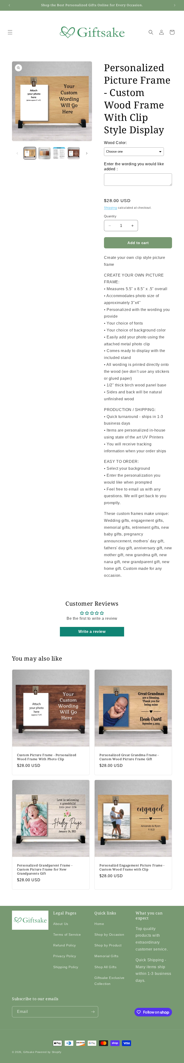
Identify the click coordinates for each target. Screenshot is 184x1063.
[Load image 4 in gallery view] (74, 153)
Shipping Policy (65, 967)
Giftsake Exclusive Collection (109, 981)
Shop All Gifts (105, 967)
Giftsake (28, 1052)
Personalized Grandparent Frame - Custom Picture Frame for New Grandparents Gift (44, 869)
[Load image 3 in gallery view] (59, 153)
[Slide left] (17, 153)
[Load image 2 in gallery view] (44, 153)
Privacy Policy (64, 956)
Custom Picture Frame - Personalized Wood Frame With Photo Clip (46, 757)
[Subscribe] (92, 1011)
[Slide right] (86, 153)
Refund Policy (64, 945)
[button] (10, 32)
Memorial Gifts (106, 956)
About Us (60, 924)
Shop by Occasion (109, 934)
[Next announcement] (174, 5)
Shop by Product (108, 945)
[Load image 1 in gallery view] (30, 153)
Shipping (110, 207)
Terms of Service (67, 934)
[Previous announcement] (9, 5)
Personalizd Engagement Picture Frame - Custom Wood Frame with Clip (132, 867)
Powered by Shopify (48, 1052)
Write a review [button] (91, 632)
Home (99, 924)
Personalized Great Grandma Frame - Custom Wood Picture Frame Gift (129, 757)
